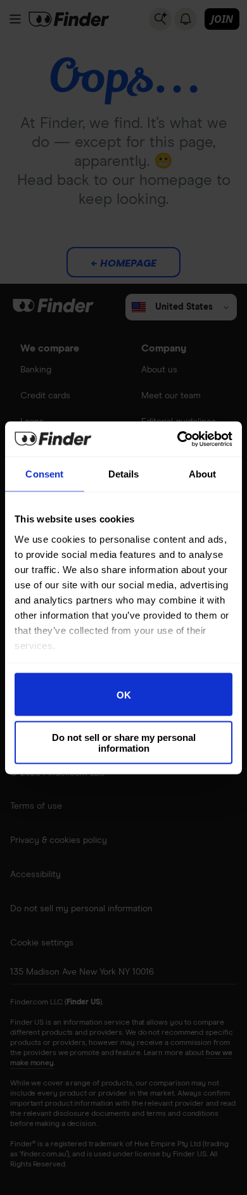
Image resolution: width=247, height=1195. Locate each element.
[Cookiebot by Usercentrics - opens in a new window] (177, 439)
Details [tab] (123, 474)
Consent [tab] (44, 474)
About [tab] (203, 474)
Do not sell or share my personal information (124, 742)
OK (124, 694)
